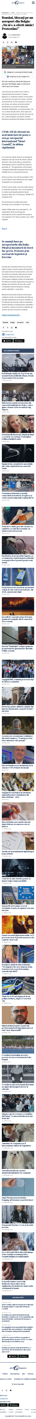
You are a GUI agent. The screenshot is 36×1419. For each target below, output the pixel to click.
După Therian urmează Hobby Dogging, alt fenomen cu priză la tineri (17, 1199)
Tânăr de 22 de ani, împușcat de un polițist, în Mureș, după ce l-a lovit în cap (16, 998)
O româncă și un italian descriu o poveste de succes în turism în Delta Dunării (16, 1057)
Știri (23, 1374)
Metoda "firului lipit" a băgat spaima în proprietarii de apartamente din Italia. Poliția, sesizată (17, 648)
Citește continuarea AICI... (11, 315)
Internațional (14, 1374)
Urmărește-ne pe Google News (19, 77)
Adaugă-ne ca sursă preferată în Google (19, 72)
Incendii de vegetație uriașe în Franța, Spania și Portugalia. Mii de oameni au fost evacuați (17, 619)
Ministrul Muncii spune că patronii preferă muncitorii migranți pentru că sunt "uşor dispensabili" (17, 1028)
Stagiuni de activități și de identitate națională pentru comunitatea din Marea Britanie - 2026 (16, 795)
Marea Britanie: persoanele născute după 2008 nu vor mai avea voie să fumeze (16, 824)
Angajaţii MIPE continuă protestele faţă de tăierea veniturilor (18, 680)
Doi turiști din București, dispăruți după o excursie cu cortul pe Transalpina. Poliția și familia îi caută (18, 436)
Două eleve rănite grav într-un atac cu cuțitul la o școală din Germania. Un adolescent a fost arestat (17, 528)
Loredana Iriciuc (15, 35)
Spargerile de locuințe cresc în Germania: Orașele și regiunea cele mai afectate (18, 908)
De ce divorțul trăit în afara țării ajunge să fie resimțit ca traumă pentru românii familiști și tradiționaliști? (17, 1254)
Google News (9, 334)
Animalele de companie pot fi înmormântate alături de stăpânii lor (16, 1144)
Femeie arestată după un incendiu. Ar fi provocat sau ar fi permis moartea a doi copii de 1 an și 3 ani (18, 937)
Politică (5, 1374)
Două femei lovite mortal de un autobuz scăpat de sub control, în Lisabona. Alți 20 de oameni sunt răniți (18, 589)
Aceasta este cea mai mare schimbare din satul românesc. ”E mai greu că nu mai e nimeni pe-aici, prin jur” (17, 738)
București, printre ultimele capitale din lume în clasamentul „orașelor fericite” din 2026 (18, 709)
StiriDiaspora (5, 12)
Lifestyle (31, 1374)
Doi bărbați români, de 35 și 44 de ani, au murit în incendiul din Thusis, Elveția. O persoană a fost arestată (18, 375)
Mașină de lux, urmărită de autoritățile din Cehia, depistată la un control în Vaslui (17, 466)
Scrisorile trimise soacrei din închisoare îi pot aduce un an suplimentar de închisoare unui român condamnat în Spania (17, 1284)
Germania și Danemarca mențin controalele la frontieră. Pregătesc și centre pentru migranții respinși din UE (18, 495)
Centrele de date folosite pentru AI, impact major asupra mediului (16, 880)
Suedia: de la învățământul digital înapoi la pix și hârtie (18, 852)
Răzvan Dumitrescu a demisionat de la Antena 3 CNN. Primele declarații (17, 766)
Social (12, 12)
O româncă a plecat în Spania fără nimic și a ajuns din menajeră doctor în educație (18, 1086)
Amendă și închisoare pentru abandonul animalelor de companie (16, 1171)
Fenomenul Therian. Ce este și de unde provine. (17, 1226)
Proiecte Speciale (18, 1384)
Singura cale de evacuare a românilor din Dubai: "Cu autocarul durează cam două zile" (17, 1116)
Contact (26, 1409)
